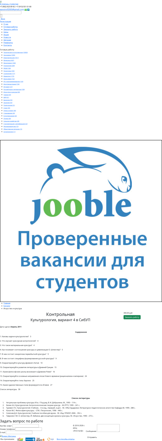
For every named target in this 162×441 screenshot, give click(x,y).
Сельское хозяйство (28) (11, 121)
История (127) (8, 87)
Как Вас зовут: (6, 426)
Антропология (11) (10, 132)
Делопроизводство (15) (11, 126)
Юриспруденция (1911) (11, 58)
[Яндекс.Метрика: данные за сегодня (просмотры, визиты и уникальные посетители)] (8, 436)
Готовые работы (11, 27)
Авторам (7, 40)
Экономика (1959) (9, 55)
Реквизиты (8, 42)
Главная (7, 303)
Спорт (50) (7, 108)
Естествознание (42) (10, 116)
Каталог (7, 306)
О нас (6, 24)
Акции (6, 34)
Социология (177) (9, 74)
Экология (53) (8, 103)
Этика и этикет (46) (10, 111)
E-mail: (3, 432)
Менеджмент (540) (10, 63)
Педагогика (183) (9, 71)
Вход (3, 19)
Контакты (8, 45)
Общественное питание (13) (13, 129)
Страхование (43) (9, 113)
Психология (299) (9, 66)
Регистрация (5, 21)
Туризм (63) (7, 95)
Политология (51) (9, 105)
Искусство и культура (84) (12, 92)
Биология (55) (8, 100)
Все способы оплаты (65, 439)
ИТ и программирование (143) (13, 81)
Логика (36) (7, 119)
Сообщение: (91, 431)
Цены (6, 32)
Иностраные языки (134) (12, 84)
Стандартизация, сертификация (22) (16, 124)
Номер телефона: (7, 429)
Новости (7, 37)
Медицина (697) (9, 60)
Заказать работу (11, 29)
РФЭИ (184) (7, 68)
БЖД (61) (6, 97)
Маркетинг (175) (9, 76)
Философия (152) (9, 79)
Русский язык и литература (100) (14, 89)
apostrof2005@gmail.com (12, 9)
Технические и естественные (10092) (16, 52)
